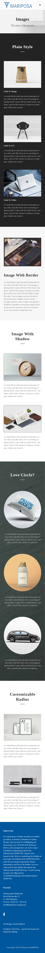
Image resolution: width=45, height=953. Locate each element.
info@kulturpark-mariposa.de (14, 905)
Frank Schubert (19, 924)
